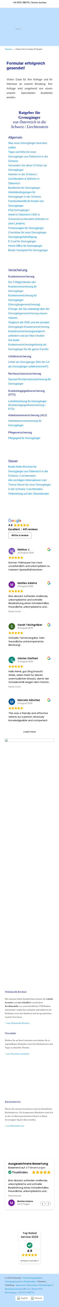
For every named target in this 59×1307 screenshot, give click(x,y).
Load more (29, 731)
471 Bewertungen (35, 1167)
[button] (48, 1203)
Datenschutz (32, 1285)
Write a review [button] (20, 535)
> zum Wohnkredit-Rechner (17, 1023)
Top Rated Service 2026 (29, 1235)
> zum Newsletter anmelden (17, 1054)
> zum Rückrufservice (14, 1126)
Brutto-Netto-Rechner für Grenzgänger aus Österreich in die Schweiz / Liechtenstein (28, 471)
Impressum (20, 1285)
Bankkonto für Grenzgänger (24, 187)
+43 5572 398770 (21, 2)
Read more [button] (15, 611)
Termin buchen (38, 2)
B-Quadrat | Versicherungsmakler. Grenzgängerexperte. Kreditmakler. (29, 17)
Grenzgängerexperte (14, 1281)
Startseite (8, 49)
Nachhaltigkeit (45, 1285)
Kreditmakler (30, 1281)
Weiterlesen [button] (14, 1195)
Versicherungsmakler (32, 1278)
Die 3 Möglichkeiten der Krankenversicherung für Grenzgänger (22, 286)
